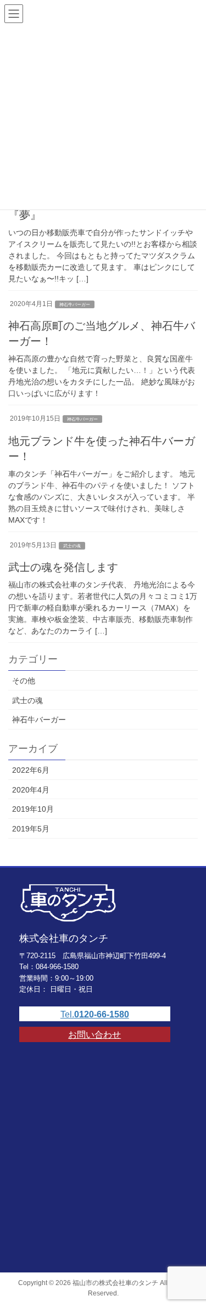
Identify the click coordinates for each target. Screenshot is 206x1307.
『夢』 (24, 215)
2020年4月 (30, 789)
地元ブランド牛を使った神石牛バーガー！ (101, 448)
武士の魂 (72, 546)
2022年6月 (30, 770)
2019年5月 (30, 828)
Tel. (94, 1014)
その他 (23, 680)
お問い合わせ (94, 1034)
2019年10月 (33, 809)
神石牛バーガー (74, 304)
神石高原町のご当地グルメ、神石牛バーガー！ (101, 333)
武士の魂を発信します (63, 567)
